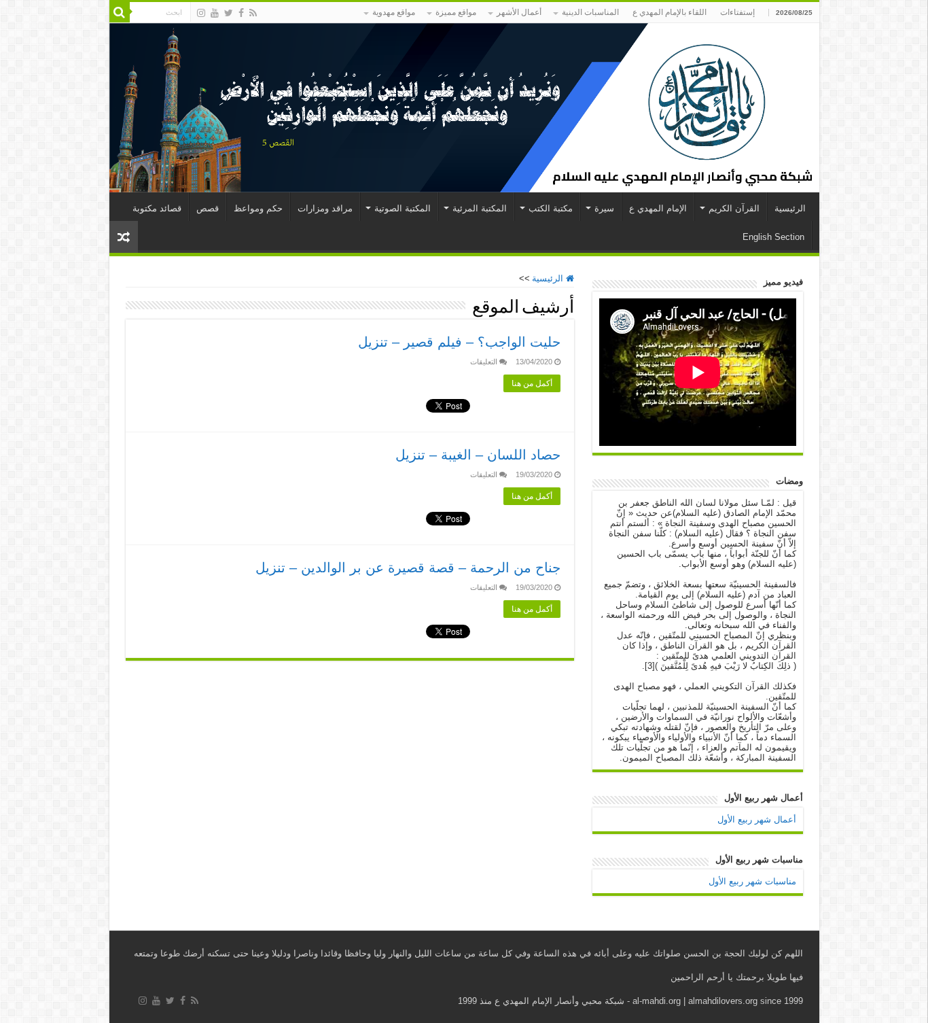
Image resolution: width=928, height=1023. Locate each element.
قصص (207, 208)
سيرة (604, 208)
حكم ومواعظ (258, 208)
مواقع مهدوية (393, 12)
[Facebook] (241, 13)
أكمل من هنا (532, 383)
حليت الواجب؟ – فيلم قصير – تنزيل (459, 341)
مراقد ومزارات (325, 208)
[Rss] (253, 13)
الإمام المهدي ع (658, 208)
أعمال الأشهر (519, 12)
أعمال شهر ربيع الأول (756, 819)
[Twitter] (228, 13)
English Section (773, 237)
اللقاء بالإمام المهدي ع (669, 12)
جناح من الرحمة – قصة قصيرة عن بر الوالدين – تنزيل (407, 567)
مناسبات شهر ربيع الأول (752, 881)
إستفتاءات (737, 12)
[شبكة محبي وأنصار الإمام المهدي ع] (464, 107)
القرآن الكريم (734, 208)
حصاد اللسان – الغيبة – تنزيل (477, 454)
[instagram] (201, 13)
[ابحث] (119, 12)
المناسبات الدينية (590, 12)
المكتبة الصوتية (402, 208)
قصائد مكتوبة (156, 208)
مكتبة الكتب (551, 208)
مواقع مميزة (455, 12)
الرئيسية (790, 208)
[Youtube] (214, 13)
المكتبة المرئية (479, 208)
